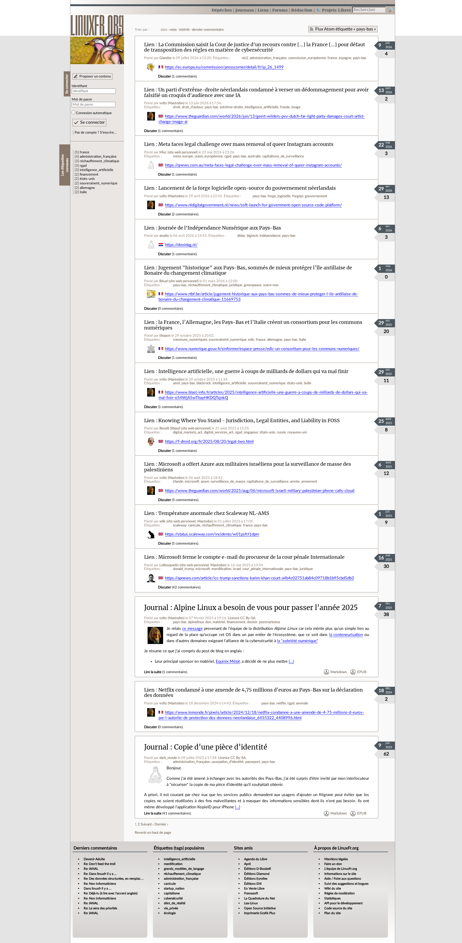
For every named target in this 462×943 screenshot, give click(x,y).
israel (237, 569)
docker (252, 622)
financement (89, 174)
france (84, 152)
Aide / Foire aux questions (342, 878)
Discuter (164, 76)
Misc (163, 152)
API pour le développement (343, 903)
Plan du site (332, 913)
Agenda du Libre (255, 859)
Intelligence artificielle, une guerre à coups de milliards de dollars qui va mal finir (253, 371)
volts (163, 103)
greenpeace (252, 285)
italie (83, 192)
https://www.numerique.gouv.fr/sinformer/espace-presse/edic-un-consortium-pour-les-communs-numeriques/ (262, 349)
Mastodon (176, 103)
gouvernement (316, 196)
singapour (251, 432)
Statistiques (332, 898)
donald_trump (183, 569)
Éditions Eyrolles (255, 878)
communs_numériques (190, 339)
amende (302, 703)
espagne (345, 58)
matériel (219, 622)
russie (281, 432)
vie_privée (171, 908)
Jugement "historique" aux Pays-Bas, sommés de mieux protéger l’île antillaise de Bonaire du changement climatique (248, 270)
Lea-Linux (251, 903)
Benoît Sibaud (169, 428)
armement (309, 481)
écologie (170, 913)
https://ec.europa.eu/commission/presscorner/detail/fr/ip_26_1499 (224, 67)
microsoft (192, 481)
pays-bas (359, 58)
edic (251, 339)
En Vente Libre (254, 888)
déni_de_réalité (174, 903)
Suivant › (147, 824)
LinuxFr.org (97, 37)
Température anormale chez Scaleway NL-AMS (213, 513)
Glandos (165, 58)
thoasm (165, 335)
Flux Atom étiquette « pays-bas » (345, 29)
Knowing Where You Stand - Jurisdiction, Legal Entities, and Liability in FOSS (249, 420)
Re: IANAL (91, 868)
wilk (162, 521)
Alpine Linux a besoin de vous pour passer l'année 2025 (266, 607)
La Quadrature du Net (259, 898)
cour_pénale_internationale (262, 569)
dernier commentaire (208, 29)
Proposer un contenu (95, 76)
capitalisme (172, 893)
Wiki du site (332, 888)
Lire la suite (152, 672)
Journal (156, 607)
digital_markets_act (187, 432)
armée (295, 481)
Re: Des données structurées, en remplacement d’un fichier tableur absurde (136, 878)
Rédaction (301, 10)
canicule (194, 525)
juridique (235, 285)
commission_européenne (307, 58)
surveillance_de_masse (228, 481)
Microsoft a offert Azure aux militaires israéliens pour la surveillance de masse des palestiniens (247, 467)
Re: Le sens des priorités (100, 908)
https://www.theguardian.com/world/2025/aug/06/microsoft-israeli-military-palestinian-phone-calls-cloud (259, 491)
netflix (281, 703)
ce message (192, 629)
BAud (163, 281)
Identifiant (79, 86)
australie (254, 156)
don (208, 622)
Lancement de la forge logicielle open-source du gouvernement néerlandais (247, 188)
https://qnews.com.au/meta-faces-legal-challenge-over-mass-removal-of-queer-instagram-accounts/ (253, 165)
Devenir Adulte (94, 859)
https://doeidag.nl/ (181, 245)
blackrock (204, 383)
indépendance (270, 235)
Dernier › (161, 824)
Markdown (338, 672)
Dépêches (221, 10)
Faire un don (333, 864)
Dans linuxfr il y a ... (97, 888)
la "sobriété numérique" (297, 641)
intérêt (184, 29)
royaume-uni (297, 432)
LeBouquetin (169, 565)
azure (205, 481)
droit (176, 107)
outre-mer (271, 285)
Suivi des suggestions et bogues (346, 883)
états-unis (87, 178)
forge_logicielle (279, 196)
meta (177, 156)
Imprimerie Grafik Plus (259, 913)
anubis (164, 235)
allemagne (87, 187)
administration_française (98, 156)
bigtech (252, 235)
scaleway (180, 525)
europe (187, 156)
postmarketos (269, 622)
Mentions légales (336, 859)
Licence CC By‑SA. (242, 618)
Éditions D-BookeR (257, 868)
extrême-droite (231, 107)
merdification (221, 569)
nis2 (245, 58)
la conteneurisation (346, 635)
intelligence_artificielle (96, 170)
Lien (149, 44)
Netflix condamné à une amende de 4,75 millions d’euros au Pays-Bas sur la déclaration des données (253, 692)
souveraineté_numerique (98, 183)
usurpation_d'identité (227, 761)
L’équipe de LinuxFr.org (340, 868)
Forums (280, 10)
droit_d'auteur (192, 107)
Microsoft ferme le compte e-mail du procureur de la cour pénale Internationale (251, 557)
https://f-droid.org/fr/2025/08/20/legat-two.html (209, 442)
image (296, 107)
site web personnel (182, 152)
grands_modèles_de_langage (184, 868)
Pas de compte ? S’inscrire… (96, 132)
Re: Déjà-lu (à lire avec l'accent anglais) (110, 893)
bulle (307, 383)
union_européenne (209, 156)
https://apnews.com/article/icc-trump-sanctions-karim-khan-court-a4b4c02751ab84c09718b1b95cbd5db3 (259, 578)
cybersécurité (173, 898)
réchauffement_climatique (99, 161)
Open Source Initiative (260, 908)
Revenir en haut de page (153, 832)
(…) (291, 661)
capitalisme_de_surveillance (283, 156)
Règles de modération (339, 893)
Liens (263, 10)
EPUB (361, 672)
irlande (178, 481)
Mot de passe (82, 99)
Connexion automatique (94, 113)
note (173, 29)
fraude (285, 107)
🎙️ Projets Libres (333, 10)
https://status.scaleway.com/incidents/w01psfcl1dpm (212, 534)
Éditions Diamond (257, 873)
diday (241, 235)
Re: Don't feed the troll (100, 864)
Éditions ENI (252, 883)
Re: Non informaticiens (100, 883)
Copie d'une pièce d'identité (220, 747)
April (247, 864)
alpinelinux (196, 622)
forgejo (297, 196)
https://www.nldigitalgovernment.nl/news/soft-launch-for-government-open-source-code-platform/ (253, 205)
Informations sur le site (340, 873)
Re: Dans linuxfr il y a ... (100, 873)
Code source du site (338, 908)
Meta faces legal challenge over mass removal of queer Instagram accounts (245, 144)
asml (176, 383)
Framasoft (251, 893)
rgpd (83, 165)
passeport (252, 761)
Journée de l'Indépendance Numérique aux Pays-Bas (219, 228)
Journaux (244, 10)
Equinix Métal (228, 661)
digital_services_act (218, 432)
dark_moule (168, 757)
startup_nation (174, 888)
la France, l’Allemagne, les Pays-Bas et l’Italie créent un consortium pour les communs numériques (253, 325)
